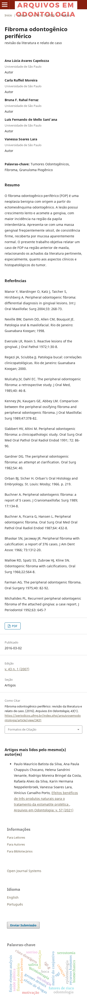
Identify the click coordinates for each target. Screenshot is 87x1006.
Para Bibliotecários (19, 851)
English (13, 897)
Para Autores (16, 844)
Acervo (22, 15)
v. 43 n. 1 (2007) (44, 15)
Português (15, 904)
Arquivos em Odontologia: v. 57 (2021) (43, 810)
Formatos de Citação (22, 729)
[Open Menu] (4, 4)
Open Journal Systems (24, 871)
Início (8, 15)
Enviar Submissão (23, 925)
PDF (14, 626)
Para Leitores (16, 837)
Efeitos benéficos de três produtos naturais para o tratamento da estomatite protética (46, 799)
